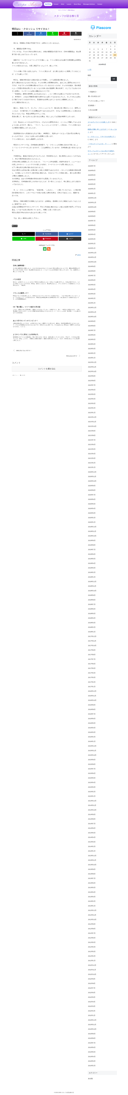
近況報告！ (92, 105)
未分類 (15, 225)
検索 (89, 75)
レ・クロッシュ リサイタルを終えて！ (102, 136)
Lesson (69, 4)
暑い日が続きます (94, 96)
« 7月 (89, 70)
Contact (99, 4)
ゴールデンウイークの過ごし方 (99, 122)
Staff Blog (48, 4)
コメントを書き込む (47, 369)
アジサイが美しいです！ (96, 101)
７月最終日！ (92, 92)
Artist (62, 4)
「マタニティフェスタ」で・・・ (99, 144)
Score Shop (77, 4)
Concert (56, 4)
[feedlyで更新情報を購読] (44, 249)
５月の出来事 (92, 110)
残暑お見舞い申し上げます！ (98, 129)
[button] (76, 34)
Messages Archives (89, 4)
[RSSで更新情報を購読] (49, 249)
